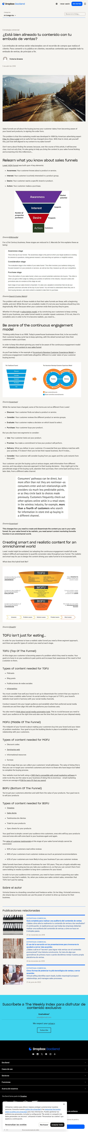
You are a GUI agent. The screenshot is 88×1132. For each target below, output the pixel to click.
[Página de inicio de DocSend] (44, 1049)
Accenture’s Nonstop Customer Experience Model (53, 352)
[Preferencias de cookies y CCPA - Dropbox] (35, 1115)
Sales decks (12, 813)
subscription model (29, 312)
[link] (65, 4)
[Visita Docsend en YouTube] (33, 1055)
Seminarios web (13, 749)
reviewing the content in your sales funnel (24, 347)
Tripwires (10, 808)
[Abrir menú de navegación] (85, 4)
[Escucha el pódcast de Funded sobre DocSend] (55, 1055)
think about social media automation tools (33, 712)
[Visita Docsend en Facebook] (46, 1055)
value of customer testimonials (18, 841)
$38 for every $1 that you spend (33, 780)
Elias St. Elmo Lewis (11, 139)
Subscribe (44, 1030)
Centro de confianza (70, 1111)
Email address (44, 1014)
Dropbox (23, 1096)
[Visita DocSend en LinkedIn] (37, 1055)
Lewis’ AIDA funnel (10, 165)
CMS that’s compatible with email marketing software (53, 775)
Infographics (12, 689)
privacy (51, 1023)
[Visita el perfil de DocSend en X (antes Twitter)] (42, 1055)
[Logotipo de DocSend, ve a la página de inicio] (13, 4)
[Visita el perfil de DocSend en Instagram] (50, 1055)
